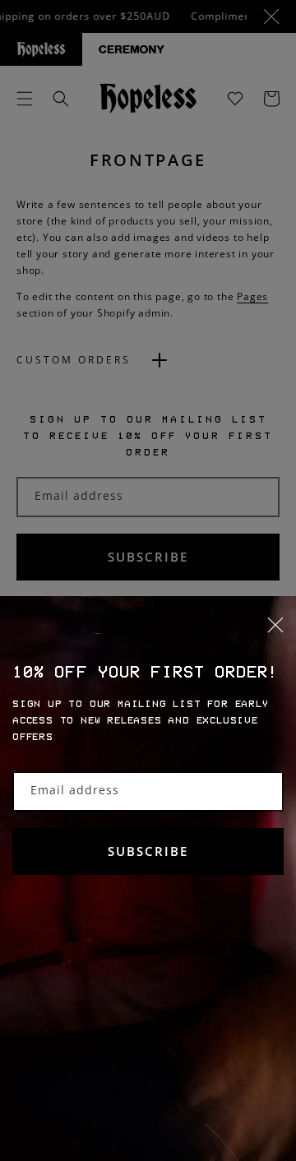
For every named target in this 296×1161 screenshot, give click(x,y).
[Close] (148, 635)
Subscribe (148, 851)
